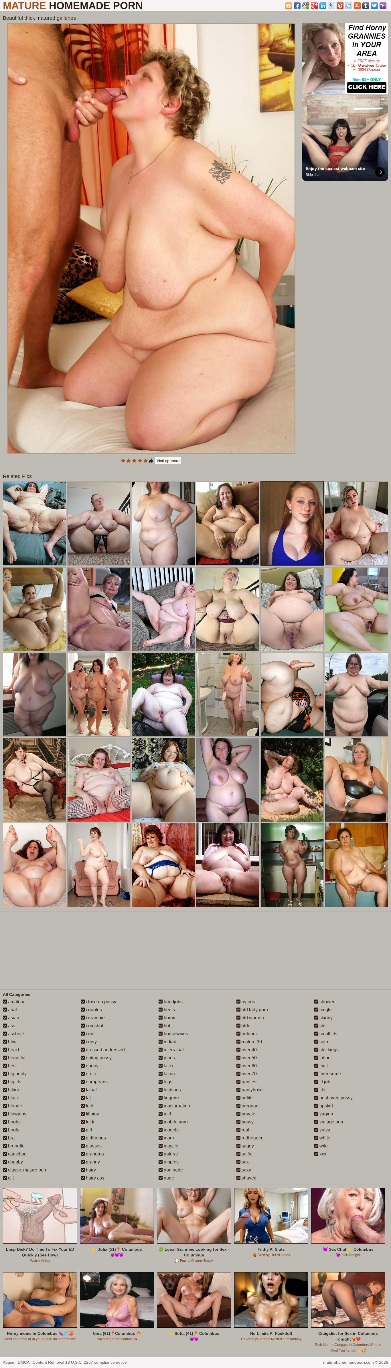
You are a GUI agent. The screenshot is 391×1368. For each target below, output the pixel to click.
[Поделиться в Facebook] (297, 5)
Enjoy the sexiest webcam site (335, 168)
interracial (173, 1049)
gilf (88, 1129)
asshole (15, 1033)
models (171, 1129)
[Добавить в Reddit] (348, 5)
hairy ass (94, 1177)
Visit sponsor (168, 460)
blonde (14, 1105)
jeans (169, 1057)
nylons (247, 1001)
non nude (173, 1169)
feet (89, 1105)
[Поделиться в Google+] (314, 5)
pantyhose (251, 1089)
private (247, 1113)
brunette (16, 1145)
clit (10, 1177)
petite (246, 1097)
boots (13, 1129)
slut (322, 1025)
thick (323, 1065)
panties (248, 1081)
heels (169, 1009)
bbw (12, 1041)
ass (11, 1025)
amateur (16, 1001)
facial (91, 1089)
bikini (13, 1089)
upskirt (325, 1105)
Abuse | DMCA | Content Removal (33, 1362)
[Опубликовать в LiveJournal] (331, 5)
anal (12, 1009)
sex (244, 1161)
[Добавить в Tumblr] (365, 5)
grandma (94, 1153)
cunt (89, 1033)
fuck (89, 1121)
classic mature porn (27, 1169)
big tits (14, 1081)
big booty (17, 1073)
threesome (329, 1073)
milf (167, 1113)
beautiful (16, 1057)
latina (169, 1073)
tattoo (324, 1057)
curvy (91, 1041)
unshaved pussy (335, 1097)
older (246, 1025)
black (13, 1097)
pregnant (250, 1105)
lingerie (171, 1097)
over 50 (248, 1057)
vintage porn (331, 1121)
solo (323, 1041)
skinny (325, 1017)
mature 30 (251, 1041)
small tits (327, 1033)
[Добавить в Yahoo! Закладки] (383, 5)
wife (323, 1145)
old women (252, 1017)
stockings (328, 1049)
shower (326, 1001)
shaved (248, 1177)
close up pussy (100, 1001)
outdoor (248, 1033)
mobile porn (175, 1121)
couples (93, 1009)
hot (166, 1025)
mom (168, 1137)
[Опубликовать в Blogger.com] (288, 5)
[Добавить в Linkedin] (322, 5)
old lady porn (254, 1009)
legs (167, 1081)
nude (168, 1177)
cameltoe (17, 1153)
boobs (14, 1121)
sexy (245, 1169)
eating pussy (98, 1057)
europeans (96, 1081)
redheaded (252, 1137)
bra (11, 1137)
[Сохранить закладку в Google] (305, 5)
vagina (325, 1113)
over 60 (248, 1065)
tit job (324, 1081)
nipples (171, 1161)
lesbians (172, 1089)
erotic (91, 1073)
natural (170, 1153)
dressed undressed (105, 1049)
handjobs (173, 1001)
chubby (15, 1161)
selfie (246, 1153)
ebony (91, 1065)
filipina (92, 1113)
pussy (247, 1121)
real (244, 1129)
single (325, 1009)
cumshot (94, 1025)
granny (92, 1161)
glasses (93, 1145)
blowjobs (16, 1113)
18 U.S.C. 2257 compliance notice (96, 1362)
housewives (175, 1033)
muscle (170, 1145)
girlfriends (95, 1137)
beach (14, 1049)
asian (13, 1017)
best (12, 1065)
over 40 (248, 1049)
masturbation (176, 1105)
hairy (90, 1169)
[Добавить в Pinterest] (340, 5)
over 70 (248, 1073)
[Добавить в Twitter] (374, 5)
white (324, 1137)
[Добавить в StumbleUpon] (357, 5)
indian (169, 1041)
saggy (247, 1145)
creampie (95, 1017)
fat (88, 1097)
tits (321, 1089)
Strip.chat (313, 175)
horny (169, 1017)
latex (168, 1065)
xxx (322, 1153)
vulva (324, 1129)
